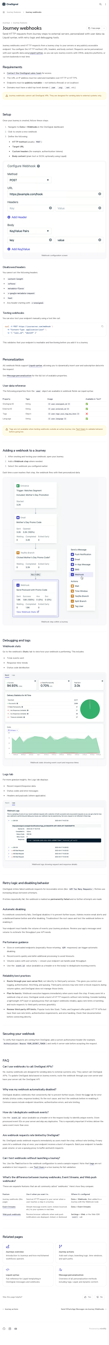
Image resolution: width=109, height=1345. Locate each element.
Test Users (80, 429)
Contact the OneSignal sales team (24, 73)
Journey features (20, 23)
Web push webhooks (12, 1214)
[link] (28, 1252)
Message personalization (19, 375)
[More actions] (105, 4)
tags (92, 1163)
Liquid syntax (36, 53)
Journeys (6, 23)
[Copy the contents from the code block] (102, 326)
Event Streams (9, 1207)
